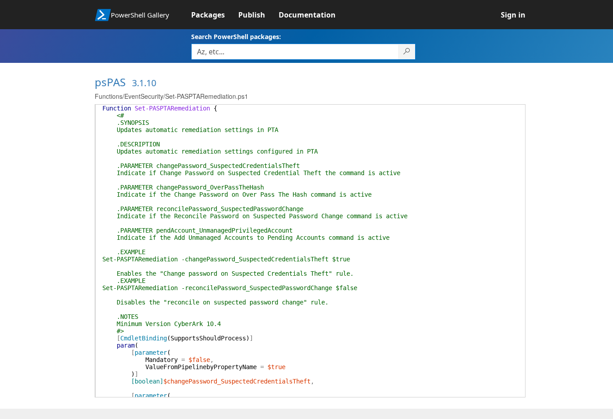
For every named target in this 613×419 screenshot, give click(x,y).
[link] (214, 15)
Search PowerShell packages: (236, 36)
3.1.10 (144, 83)
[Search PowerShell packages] (407, 52)
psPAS (110, 82)
